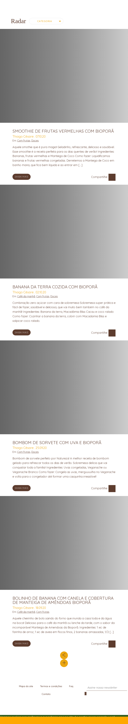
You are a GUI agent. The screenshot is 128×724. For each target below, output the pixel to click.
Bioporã (64, 5)
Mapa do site (26, 686)
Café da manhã (26, 296)
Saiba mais (21, 176)
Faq (71, 686)
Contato (46, 694)
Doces (35, 140)
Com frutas (23, 140)
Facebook (112, 177)
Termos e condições (51, 686)
